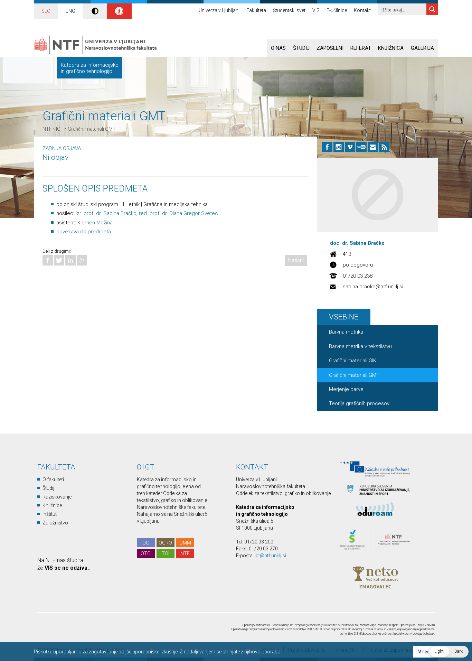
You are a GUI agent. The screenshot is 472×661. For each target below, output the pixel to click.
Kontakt (362, 10)
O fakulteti (53, 479)
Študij (301, 48)
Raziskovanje (57, 497)
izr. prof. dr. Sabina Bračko (106, 213)
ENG (70, 11)
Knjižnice (52, 505)
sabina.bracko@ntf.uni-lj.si (373, 286)
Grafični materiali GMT (92, 129)
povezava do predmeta (83, 232)
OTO (146, 553)
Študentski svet (289, 10)
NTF (47, 129)
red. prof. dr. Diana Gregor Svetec (178, 213)
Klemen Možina (95, 223)
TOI (165, 553)
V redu (425, 651)
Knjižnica (391, 48)
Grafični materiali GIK (352, 360)
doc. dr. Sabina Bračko (357, 243)
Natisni (296, 260)
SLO (45, 11)
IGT (60, 129)
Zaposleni (330, 48)
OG (145, 543)
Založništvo (55, 522)
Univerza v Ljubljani (219, 10)
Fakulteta (256, 10)
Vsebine (343, 317)
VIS (316, 10)
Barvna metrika (346, 332)
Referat (360, 48)
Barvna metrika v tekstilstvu (360, 346)
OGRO (165, 543)
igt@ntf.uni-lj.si (270, 555)
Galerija (422, 48)
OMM (185, 543)
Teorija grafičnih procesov (359, 403)
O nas (278, 48)
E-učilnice (337, 10)
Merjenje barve (346, 389)
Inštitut (50, 514)
